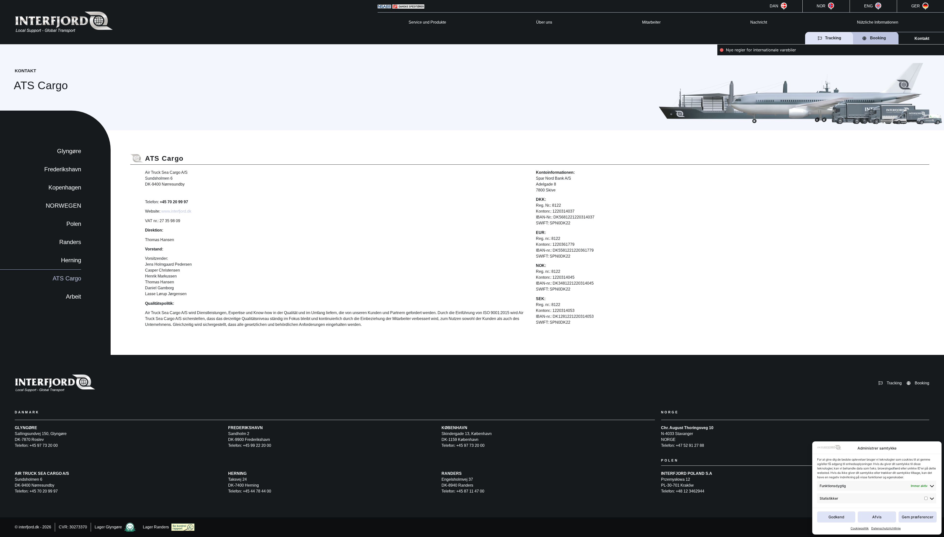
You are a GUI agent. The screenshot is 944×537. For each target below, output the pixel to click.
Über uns (544, 22)
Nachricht (758, 22)
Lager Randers (156, 527)
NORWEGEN (63, 205)
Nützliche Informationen (877, 22)
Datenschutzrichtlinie (886, 528)
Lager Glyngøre (108, 527)
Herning (71, 260)
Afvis (877, 517)
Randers (70, 242)
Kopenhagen (64, 187)
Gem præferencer (917, 517)
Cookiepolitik (860, 528)
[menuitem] (778, 6)
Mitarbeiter (651, 22)
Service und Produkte (427, 22)
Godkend (836, 517)
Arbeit (73, 296)
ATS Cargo (67, 278)
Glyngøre (69, 151)
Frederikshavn (62, 169)
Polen (73, 223)
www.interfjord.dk (176, 211)
